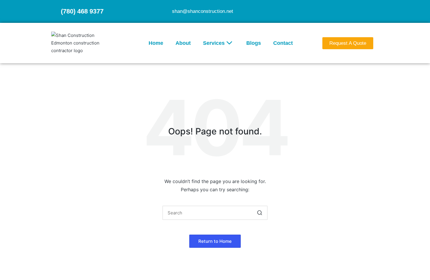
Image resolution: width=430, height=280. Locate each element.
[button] (259, 213)
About (183, 43)
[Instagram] (374, 11)
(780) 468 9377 (82, 11)
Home (156, 43)
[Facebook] (362, 11)
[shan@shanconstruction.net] (165, 11)
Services (214, 43)
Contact (283, 43)
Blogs (253, 43)
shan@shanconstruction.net (202, 11)
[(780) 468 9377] (53, 11)
